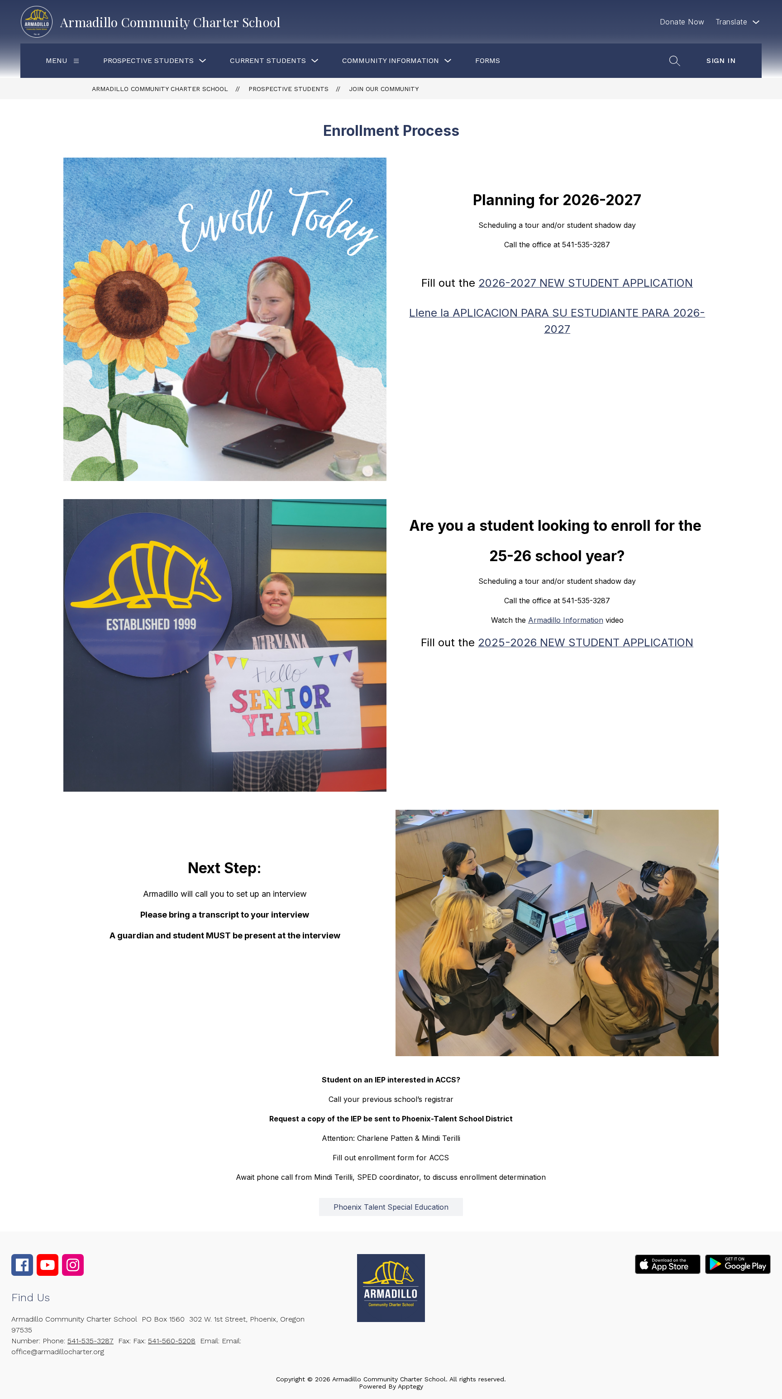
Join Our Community (384, 88)
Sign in (720, 60)
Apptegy (410, 1386)
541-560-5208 (172, 1341)
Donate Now (682, 21)
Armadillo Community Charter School (160, 88)
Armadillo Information (565, 620)
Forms (487, 60)
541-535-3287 (90, 1341)
